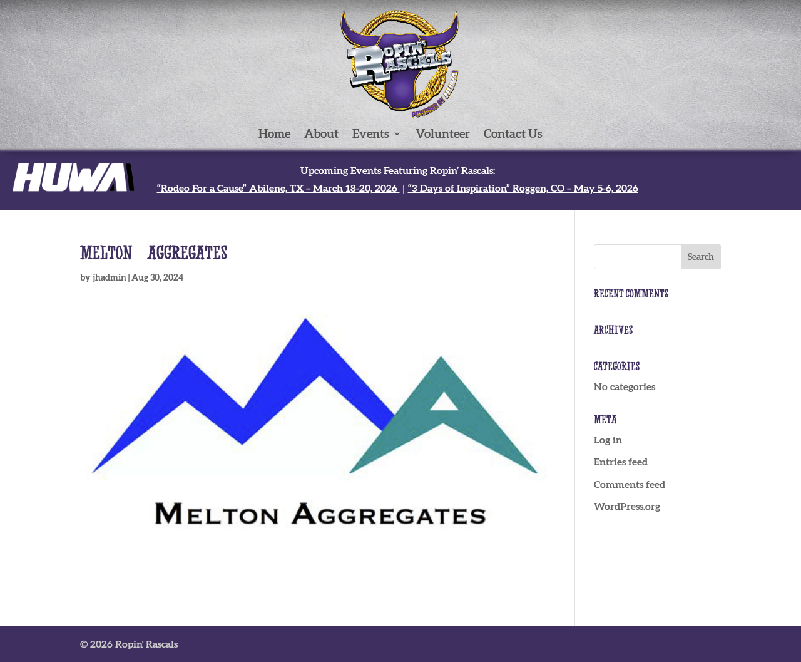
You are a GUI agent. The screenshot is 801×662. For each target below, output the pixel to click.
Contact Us (513, 134)
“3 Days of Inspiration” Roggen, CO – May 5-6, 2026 (523, 188)
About (321, 134)
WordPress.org (627, 506)
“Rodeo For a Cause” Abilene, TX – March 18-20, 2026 (277, 188)
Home (274, 134)
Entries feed (621, 461)
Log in (608, 439)
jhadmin (109, 277)
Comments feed (629, 484)
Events (370, 134)
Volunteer (443, 134)
